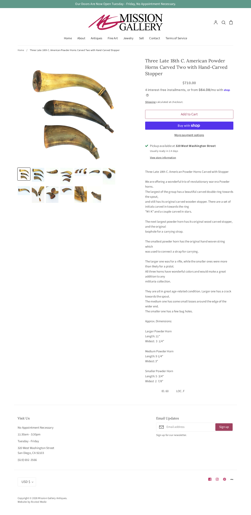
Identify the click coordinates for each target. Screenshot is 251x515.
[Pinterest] (224, 479)
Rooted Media (38, 502)
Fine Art (113, 38)
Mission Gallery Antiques (52, 498)
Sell (141, 38)
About (81, 38)
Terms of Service (176, 38)
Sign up (224, 427)
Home (68, 38)
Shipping (150, 102)
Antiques (96, 38)
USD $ (25, 481)
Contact (154, 38)
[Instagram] (217, 479)
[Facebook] (210, 479)
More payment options (189, 135)
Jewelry (128, 38)
